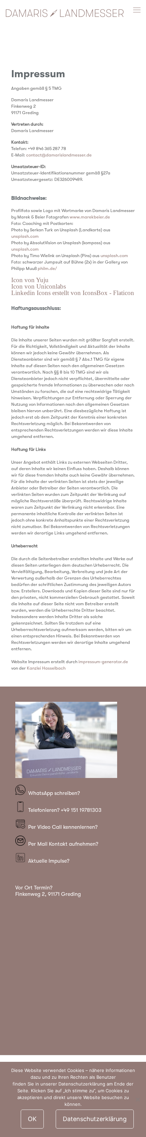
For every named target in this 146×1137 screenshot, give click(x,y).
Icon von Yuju (30, 279)
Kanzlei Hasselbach (46, 668)
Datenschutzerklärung (95, 1118)
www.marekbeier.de (90, 216)
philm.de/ (47, 268)
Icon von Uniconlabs (38, 286)
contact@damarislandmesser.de (59, 154)
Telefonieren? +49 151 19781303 (63, 810)
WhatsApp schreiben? (54, 793)
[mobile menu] (137, 10)
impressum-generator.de (103, 661)
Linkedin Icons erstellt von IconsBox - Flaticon (72, 292)
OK (32, 1118)
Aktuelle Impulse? (47, 861)
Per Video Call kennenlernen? (61, 827)
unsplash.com (25, 236)
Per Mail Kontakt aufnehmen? (61, 844)
